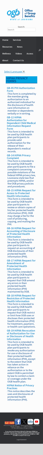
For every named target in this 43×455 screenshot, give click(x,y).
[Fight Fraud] (9, 424)
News (19, 46)
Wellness (6, 53)
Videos (18, 53)
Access (30, 53)
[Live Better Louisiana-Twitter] (30, 424)
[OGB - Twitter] (24, 424)
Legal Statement (21, 439)
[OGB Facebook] (18, 424)
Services (17, 39)
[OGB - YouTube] (37, 424)
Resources (7, 46)
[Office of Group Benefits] (21, 13)
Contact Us (18, 60)
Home (5, 39)
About (5, 60)
